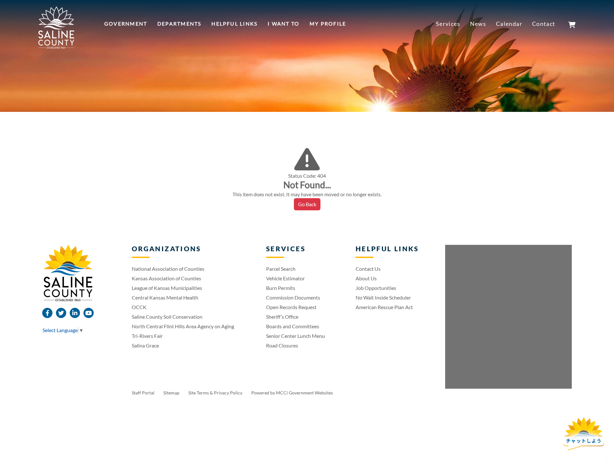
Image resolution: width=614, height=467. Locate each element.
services (448, 23)
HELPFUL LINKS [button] (234, 23)
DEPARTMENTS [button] (179, 23)
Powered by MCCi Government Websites (292, 392)
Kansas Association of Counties (166, 278)
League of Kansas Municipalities (167, 288)
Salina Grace (145, 345)
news (478, 23)
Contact (543, 23)
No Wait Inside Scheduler (383, 297)
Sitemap (171, 392)
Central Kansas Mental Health (165, 297)
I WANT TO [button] (283, 23)
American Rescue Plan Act (384, 307)
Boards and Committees (292, 326)
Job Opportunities (376, 288)
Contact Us (368, 269)
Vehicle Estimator (285, 278)
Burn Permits (280, 288)
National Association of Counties (168, 269)
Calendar (509, 23)
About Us (366, 278)
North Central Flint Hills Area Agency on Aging (183, 326)
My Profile (328, 23)
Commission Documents (293, 297)
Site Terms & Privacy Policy (215, 392)
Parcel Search (280, 269)
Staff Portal (143, 392)
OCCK (139, 307)
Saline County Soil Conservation (167, 317)
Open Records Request (291, 307)
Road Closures (282, 345)
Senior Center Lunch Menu (295, 336)
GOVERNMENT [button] (125, 23)
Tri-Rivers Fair (147, 336)
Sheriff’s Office (282, 317)
